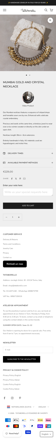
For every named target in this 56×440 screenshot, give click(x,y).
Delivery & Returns (10, 239)
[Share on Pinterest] (20, 178)
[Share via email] (24, 178)
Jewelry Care (8, 248)
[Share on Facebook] (12, 178)
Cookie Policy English (12, 384)
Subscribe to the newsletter (21, 359)
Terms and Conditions (11, 244)
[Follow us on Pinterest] (20, 397)
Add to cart (28, 205)
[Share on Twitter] (16, 178)
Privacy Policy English (12, 375)
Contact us (7, 257)
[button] (46, 434)
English (42, 407)
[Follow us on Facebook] (4, 397)
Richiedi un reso (15, 263)
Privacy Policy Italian (11, 380)
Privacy (6, 253)
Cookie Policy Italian (11, 389)
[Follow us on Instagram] (12, 397)
